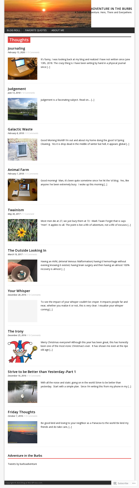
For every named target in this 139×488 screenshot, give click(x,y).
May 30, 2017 (14, 213)
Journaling (16, 48)
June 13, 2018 (14, 92)
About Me (58, 30)
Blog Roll (13, 30)
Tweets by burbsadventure (22, 463)
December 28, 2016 (17, 294)
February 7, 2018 (16, 173)
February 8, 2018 (16, 133)
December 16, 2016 (17, 375)
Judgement (17, 88)
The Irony (16, 331)
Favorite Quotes (36, 30)
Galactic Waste (20, 129)
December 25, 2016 (17, 335)
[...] (48, 67)
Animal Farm (18, 169)
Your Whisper (19, 291)
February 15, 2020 (16, 52)
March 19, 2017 (15, 254)
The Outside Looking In (27, 250)
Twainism (16, 210)
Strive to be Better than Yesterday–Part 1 (42, 371)
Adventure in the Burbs (25, 455)
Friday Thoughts (21, 412)
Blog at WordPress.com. (32, 482)
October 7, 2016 (15, 415)
